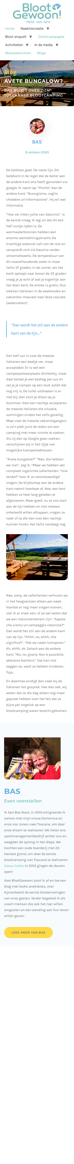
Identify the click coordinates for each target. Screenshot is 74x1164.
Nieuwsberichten (18, 53)
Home (9, 28)
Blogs (41, 53)
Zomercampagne (51, 37)
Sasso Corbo (13, 866)
